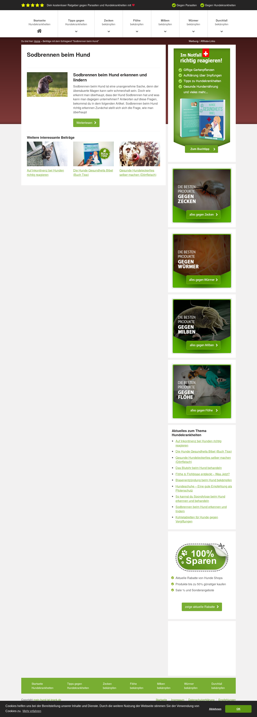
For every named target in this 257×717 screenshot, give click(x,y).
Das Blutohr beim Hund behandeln (199, 468)
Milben (165, 22)
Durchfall (221, 22)
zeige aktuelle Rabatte (200, 606)
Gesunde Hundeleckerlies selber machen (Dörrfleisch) (137, 172)
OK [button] (238, 708)
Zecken (108, 22)
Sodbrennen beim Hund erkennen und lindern (110, 77)
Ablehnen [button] (215, 708)
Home (37, 41)
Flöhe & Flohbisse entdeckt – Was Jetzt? (203, 474)
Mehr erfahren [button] (32, 711)
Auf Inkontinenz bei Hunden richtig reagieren (45, 172)
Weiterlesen (84, 122)
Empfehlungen (227, 700)
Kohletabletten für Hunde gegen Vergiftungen (197, 519)
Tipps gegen (76, 22)
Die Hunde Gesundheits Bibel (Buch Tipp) (93, 172)
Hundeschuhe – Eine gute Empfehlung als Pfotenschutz (204, 488)
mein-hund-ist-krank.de (47, 700)
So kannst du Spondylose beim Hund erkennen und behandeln (200, 498)
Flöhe (137, 22)
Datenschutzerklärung (201, 700)
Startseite (39, 22)
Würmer (193, 22)
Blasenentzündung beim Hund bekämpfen (204, 480)
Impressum (177, 700)
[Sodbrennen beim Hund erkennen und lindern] (47, 84)
